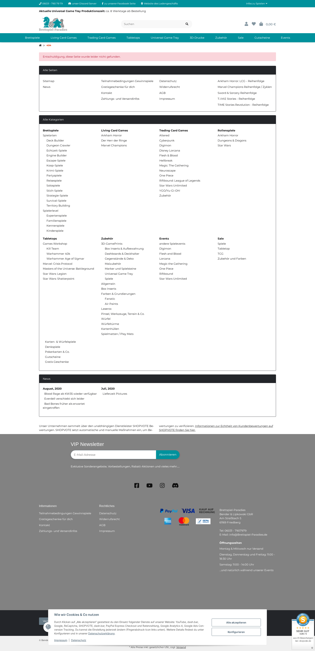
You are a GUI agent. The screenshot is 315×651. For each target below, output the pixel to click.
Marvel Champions (114, 145)
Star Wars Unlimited (173, 185)
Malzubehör (113, 263)
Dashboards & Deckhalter (122, 253)
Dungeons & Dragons (232, 140)
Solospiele (53, 185)
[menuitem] (32, 37)
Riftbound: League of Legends (179, 180)
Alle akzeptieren (236, 622)
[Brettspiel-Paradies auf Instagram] (162, 485)
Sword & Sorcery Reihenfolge (237, 93)
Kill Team (52, 248)
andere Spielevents (172, 243)
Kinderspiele (54, 230)
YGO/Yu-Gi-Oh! (169, 190)
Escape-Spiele (55, 160)
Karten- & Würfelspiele (60, 341)
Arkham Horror (111, 135)
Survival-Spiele (56, 200)
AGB (162, 93)
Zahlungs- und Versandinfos (120, 98)
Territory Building (58, 205)
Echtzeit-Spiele (56, 150)
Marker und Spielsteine (120, 268)
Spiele (109, 278)
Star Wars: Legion (55, 273)
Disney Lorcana (169, 150)
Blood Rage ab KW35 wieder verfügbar (70, 393)
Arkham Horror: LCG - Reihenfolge (241, 81)
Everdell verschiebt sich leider (64, 398)
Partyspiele (54, 175)
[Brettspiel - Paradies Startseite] (53, 24)
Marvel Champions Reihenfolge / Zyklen (245, 87)
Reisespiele (54, 180)
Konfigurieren (236, 631)
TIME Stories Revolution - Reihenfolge (243, 104)
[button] (256, 3)
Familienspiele (56, 220)
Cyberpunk (166, 140)
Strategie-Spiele (57, 195)
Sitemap (48, 81)
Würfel (105, 318)
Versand (181, 647)
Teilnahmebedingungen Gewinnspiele (127, 81)
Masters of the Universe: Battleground (68, 268)
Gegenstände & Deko (119, 258)
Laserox (106, 308)
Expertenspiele (56, 215)
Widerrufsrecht (169, 87)
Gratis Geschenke (56, 362)
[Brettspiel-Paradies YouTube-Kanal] (149, 485)
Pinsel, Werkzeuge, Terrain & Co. (122, 314)
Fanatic (110, 298)
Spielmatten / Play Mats (117, 334)
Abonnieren (167, 454)
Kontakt (106, 93)
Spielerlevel (50, 210)
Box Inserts (108, 288)
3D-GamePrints (111, 243)
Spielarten (50, 135)
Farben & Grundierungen (118, 294)
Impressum (60, 640)
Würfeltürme (110, 324)
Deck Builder (55, 140)
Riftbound (166, 273)
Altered (164, 135)
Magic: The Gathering (173, 165)
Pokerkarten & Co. (56, 351)
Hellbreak (165, 160)
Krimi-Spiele (54, 170)
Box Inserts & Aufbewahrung (124, 248)
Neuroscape (167, 170)
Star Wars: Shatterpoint (58, 278)
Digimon (165, 145)
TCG (220, 253)
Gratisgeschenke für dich (118, 87)
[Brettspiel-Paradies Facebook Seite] (137, 485)
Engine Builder (56, 155)
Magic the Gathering (173, 263)
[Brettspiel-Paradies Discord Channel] (175, 485)
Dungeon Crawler (58, 145)
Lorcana (164, 258)
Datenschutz (78, 640)
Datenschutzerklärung (101, 633)
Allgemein (108, 283)
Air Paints (111, 304)
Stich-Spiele (54, 190)
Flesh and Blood (170, 253)
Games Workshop (55, 243)
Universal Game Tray (119, 273)
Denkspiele (52, 347)
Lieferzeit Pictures (115, 393)
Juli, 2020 (108, 388)
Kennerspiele (55, 225)
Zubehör (165, 195)
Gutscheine (52, 357)
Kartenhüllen (110, 329)
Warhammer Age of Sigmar (65, 258)
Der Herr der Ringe (114, 140)
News (46, 87)
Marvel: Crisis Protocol (57, 263)
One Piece (166, 175)
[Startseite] (40, 45)
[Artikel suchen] (187, 24)
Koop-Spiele (54, 165)
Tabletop (224, 248)
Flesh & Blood (168, 155)
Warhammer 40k (58, 253)
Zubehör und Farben (232, 258)
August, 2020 (52, 388)
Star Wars (224, 145)
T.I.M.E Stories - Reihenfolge (236, 98)
